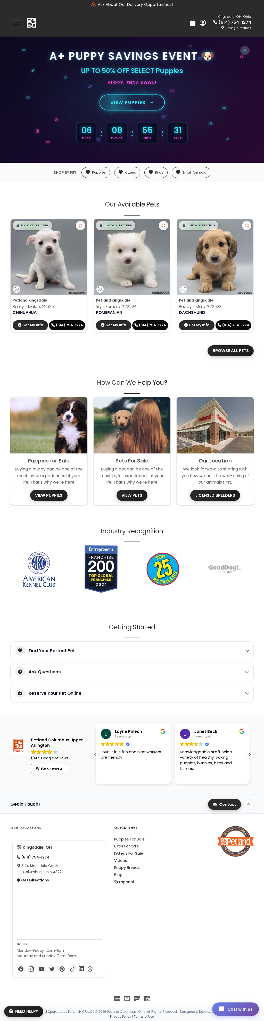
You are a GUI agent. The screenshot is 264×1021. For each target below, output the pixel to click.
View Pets (131, 495)
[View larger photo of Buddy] (246, 225)
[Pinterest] (62, 969)
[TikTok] (72, 969)
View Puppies (128, 102)
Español (126, 882)
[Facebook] (21, 969)
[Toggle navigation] (16, 23)
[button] (32, 225)
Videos (120, 860)
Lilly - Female (116, 306)
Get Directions (34, 880)
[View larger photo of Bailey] (80, 225)
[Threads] (90, 969)
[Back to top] (248, 804)
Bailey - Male (33, 306)
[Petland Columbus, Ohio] (31, 23)
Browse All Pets (231, 351)
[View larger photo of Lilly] (163, 225)
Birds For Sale (126, 846)
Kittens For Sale (128, 853)
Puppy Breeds (127, 867)
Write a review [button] (49, 768)
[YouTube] (41, 969)
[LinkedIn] (81, 969)
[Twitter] (52, 969)
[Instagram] (31, 969)
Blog (118, 874)
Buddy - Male (200, 306)
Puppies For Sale (129, 839)
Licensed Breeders (215, 495)
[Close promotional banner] (245, 50)
